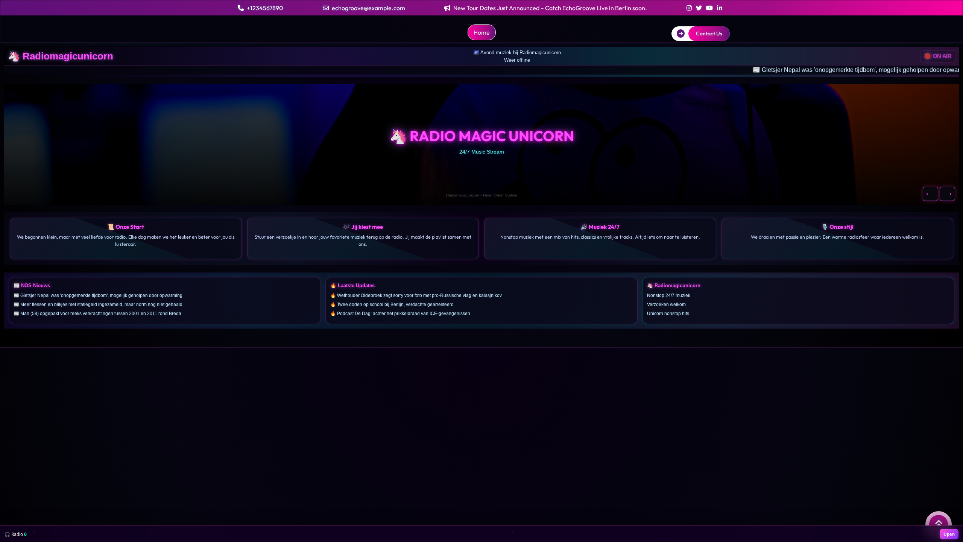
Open (949, 534)
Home (482, 32)
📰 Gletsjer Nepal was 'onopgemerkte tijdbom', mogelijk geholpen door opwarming (797, 70)
